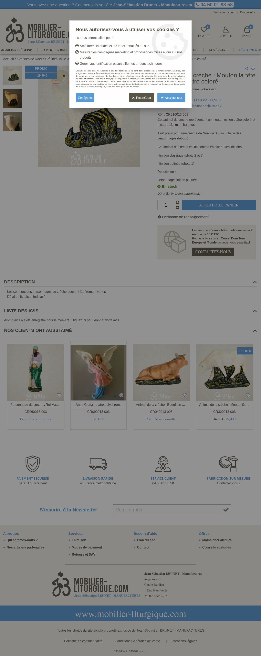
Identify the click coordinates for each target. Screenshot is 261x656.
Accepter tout (173, 97)
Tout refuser (143, 97)
